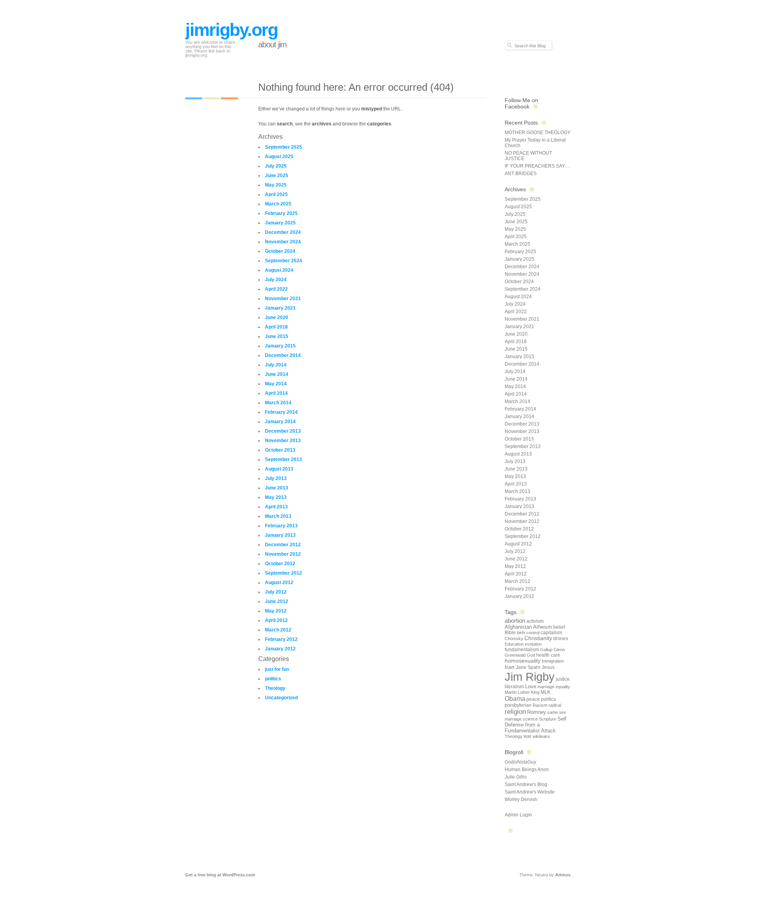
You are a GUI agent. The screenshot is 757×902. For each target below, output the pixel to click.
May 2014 (276, 384)
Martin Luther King (522, 692)
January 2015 (280, 346)
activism (535, 621)
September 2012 (283, 573)
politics (273, 679)
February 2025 (281, 213)
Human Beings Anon (527, 769)
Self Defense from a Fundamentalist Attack (536, 725)
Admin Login (518, 815)
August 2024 (279, 270)
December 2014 (283, 355)
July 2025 (276, 166)
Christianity (538, 638)
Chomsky (514, 638)
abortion (515, 620)
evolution (533, 644)
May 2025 (276, 185)
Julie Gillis (516, 777)
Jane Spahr (528, 667)
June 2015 (276, 336)
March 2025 (278, 204)
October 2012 (280, 563)
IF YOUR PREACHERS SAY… (537, 166)
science (530, 719)
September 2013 (283, 459)
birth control (528, 632)
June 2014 (276, 374)
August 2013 (279, 469)
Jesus (548, 667)
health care (548, 655)
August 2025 (279, 156)
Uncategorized (281, 697)
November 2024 (283, 242)
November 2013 (283, 440)
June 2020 (276, 317)
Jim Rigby (530, 676)
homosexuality (523, 661)
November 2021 (283, 298)
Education (514, 644)
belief (559, 627)
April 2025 (276, 194)
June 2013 (276, 488)
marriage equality (553, 686)
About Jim (272, 44)
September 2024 (283, 260)
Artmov (563, 874)
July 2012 (276, 592)
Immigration (553, 661)
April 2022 (276, 289)
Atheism (542, 627)
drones (560, 638)
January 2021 (280, 308)
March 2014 (278, 402)
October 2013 (280, 450)
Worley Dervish (521, 799)
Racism (540, 705)
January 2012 (280, 649)
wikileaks (541, 736)
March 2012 (278, 630)
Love (530, 686)
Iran (510, 667)
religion (515, 711)
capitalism (551, 632)
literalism (514, 686)
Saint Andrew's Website (530, 792)
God (531, 655)
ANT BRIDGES (521, 173)
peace (533, 699)
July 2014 (276, 365)
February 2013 (281, 526)
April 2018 (276, 327)
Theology (275, 688)
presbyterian (518, 705)
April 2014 (276, 393)
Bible (510, 632)
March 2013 (278, 516)
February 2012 (281, 639)
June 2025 (276, 175)
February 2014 (281, 412)
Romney (536, 712)
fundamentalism (522, 649)
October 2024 (280, 251)
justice (563, 679)
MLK (545, 692)
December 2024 (283, 232)
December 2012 (283, 544)
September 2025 (283, 147)
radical (554, 705)
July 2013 (276, 478)
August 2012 (279, 582)
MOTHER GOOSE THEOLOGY (538, 132)
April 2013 (276, 507)
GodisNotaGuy (520, 762)
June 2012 (276, 601)
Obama (515, 698)
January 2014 (280, 421)
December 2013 (283, 431)
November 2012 (283, 554)
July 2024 (276, 279)
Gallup (546, 649)
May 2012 (276, 611)
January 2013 (280, 535)
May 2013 (276, 497)
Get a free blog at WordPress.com (220, 874)
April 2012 (276, 620)
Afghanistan (518, 627)
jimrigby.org (231, 30)
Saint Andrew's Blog (526, 784)
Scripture (547, 719)
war (527, 736)
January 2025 (280, 223)
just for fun (277, 669)
